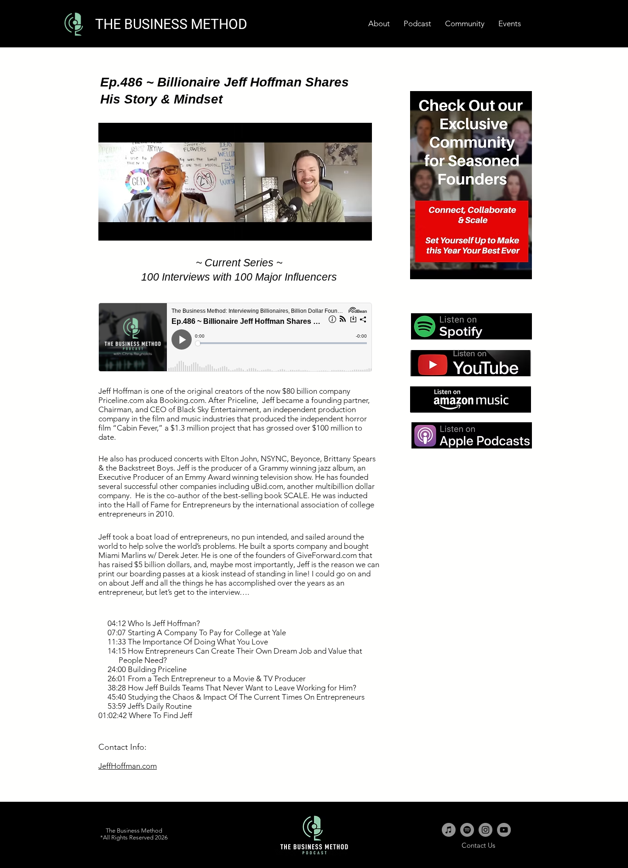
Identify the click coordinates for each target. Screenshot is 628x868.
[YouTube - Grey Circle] (504, 830)
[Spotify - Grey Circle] (467, 830)
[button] (509, 23)
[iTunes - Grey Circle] (449, 830)
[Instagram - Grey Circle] (485, 830)
